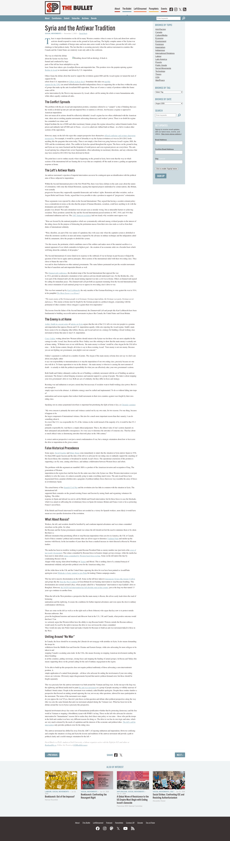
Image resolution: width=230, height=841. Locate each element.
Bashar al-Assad (51, 70)
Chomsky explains (128, 404)
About (117, 9)
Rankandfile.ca (50, 745)
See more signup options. (171, 134)
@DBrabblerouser (80, 745)
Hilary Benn (74, 453)
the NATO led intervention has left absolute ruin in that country (84, 587)
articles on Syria (77, 324)
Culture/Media (161, 35)
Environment (160, 41)
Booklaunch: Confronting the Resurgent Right (94, 796)
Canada (158, 32)
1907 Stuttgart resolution (81, 215)
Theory (158, 74)
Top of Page (150, 823)
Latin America (161, 59)
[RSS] (184, 9)
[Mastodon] (111, 828)
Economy (159, 38)
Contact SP (130, 823)
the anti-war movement (87, 687)
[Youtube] (125, 828)
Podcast (109, 823)
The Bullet (126, 9)
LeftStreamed (140, 9)
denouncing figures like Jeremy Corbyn (120, 578)
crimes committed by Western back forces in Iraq (82, 555)
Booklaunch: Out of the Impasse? (60, 796)
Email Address (161, 140)
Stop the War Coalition (68, 581)
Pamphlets (154, 9)
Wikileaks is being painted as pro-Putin (72, 573)
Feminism (159, 44)
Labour (158, 56)
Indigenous (160, 50)
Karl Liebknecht (73, 290)
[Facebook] (171, 9)
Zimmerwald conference (57, 273)
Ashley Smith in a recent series (56, 324)
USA (157, 77)
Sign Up (160, 176)
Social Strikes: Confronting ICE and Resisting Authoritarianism (168, 796)
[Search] (183, 18)
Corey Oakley (50, 338)
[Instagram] (175, 9)
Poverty (158, 62)
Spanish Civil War (71, 487)
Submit (66, 18)
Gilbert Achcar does (76, 81)
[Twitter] (180, 9)
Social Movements (53, 33)
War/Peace (160, 80)
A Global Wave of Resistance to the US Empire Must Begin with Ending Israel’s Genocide (133, 800)
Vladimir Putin (112, 538)
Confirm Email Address (164, 149)
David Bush (83, 33)
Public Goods (161, 65)
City (160, 159)
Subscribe (76, 18)
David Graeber (60, 453)
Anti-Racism (160, 29)
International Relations (165, 53)
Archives (85, 18)
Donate (94, 18)
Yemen (83, 561)
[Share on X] (121, 755)
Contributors (56, 18)
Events (164, 9)
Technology (160, 71)
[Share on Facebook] (116, 755)
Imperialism (160, 47)
